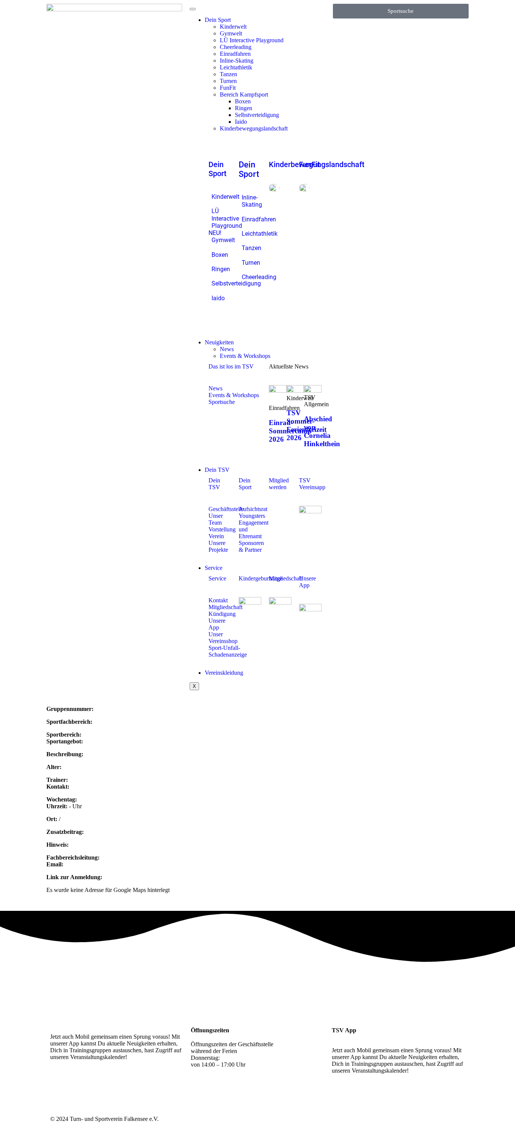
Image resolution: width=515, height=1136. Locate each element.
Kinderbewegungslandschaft (254, 128)
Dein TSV (217, 470)
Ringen (243, 108)
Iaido (241, 121)
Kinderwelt (233, 26)
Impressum (421, 1119)
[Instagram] (59, 1083)
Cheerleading (235, 47)
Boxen (243, 101)
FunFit (228, 87)
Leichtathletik (236, 67)
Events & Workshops (245, 356)
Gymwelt (231, 33)
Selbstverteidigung (257, 115)
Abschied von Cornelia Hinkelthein (322, 431)
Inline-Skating (236, 60)
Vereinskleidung (224, 672)
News (227, 349)
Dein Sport (218, 20)
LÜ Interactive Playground (252, 40)
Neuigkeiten (219, 342)
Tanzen (228, 74)
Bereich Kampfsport (244, 94)
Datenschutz (450, 1119)
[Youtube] (100, 1083)
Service (213, 568)
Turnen (228, 81)
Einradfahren (235, 54)
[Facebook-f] (80, 1083)
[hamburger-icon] (193, 9)
